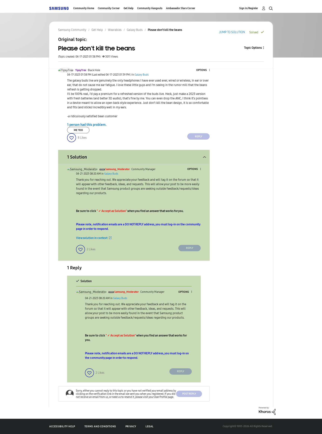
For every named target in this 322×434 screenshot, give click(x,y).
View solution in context (92, 238)
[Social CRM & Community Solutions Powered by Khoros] (267, 410)
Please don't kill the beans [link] (165, 30)
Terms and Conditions (100, 426)
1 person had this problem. (87, 125)
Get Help (128, 8)
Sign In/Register (248, 8)
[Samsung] (59, 8)
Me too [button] (78, 130)
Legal (150, 426)
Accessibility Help (62, 426)
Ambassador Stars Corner (180, 8)
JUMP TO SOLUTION (232, 32)
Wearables (114, 30)
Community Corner (109, 8)
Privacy (130, 426)
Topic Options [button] (253, 48)
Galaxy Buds (135, 30)
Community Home (83, 8)
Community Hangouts (149, 8)
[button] (203, 70)
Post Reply (189, 393)
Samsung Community (72, 30)
